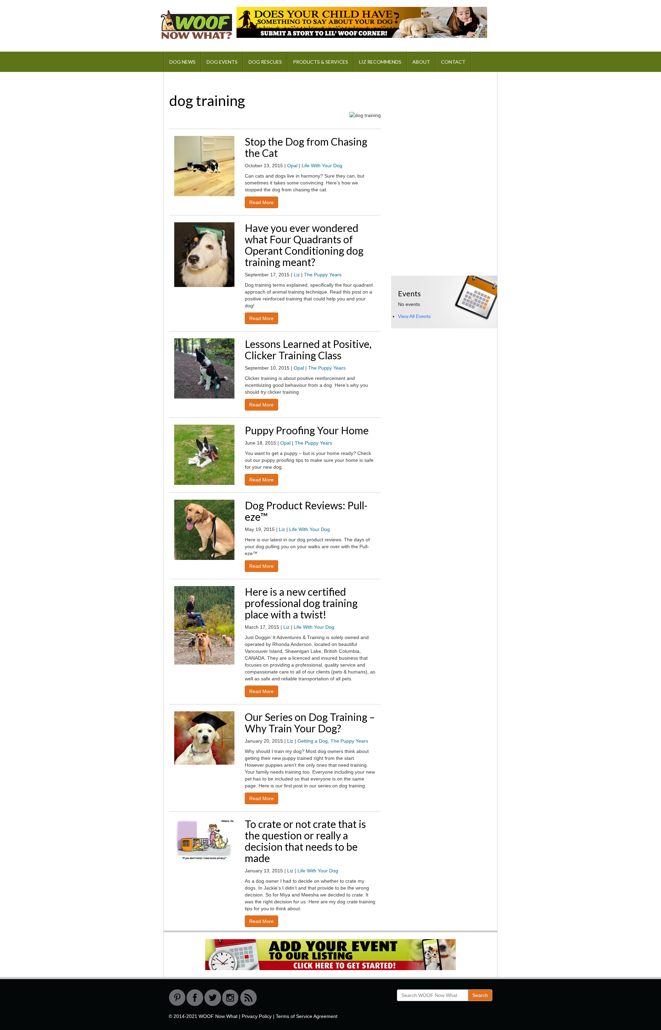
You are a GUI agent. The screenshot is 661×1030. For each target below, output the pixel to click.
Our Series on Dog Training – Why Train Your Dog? (310, 722)
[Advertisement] (442, 122)
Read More (261, 202)
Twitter (212, 997)
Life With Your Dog (322, 165)
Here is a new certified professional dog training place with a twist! (301, 602)
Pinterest (177, 997)
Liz (297, 274)
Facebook (195, 997)
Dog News (182, 62)
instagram (230, 997)
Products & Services (320, 62)
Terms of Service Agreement (306, 1016)
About (421, 62)
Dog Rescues (265, 62)
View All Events (414, 316)
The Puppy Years (323, 274)
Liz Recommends (380, 62)
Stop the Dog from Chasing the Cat (306, 147)
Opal (292, 165)
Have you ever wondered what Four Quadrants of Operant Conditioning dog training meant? (304, 245)
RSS (248, 997)
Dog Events (222, 62)
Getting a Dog (312, 741)
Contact (453, 62)
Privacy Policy (257, 1016)
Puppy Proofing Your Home (307, 430)
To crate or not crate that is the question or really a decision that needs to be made (305, 841)
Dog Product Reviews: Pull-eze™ (306, 511)
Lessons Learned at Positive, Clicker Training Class (308, 349)
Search (480, 995)
